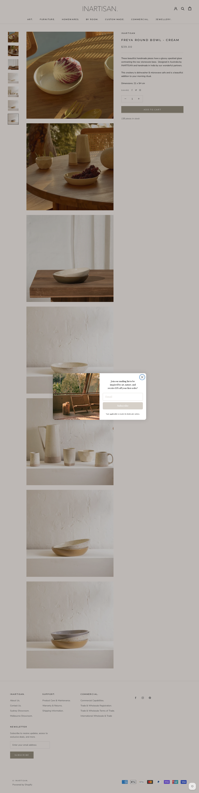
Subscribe (122, 405)
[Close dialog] (142, 377)
